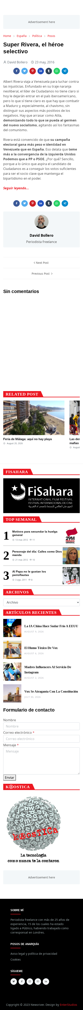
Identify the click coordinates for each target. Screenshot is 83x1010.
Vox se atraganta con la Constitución (51, 691)
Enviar (9, 777)
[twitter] (13, 981)
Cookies (15, 959)
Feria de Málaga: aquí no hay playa (27, 439)
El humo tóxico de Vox (41, 648)
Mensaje (11, 745)
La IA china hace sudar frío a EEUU (51, 626)
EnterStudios (68, 1005)
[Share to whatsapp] (57, 71)
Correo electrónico (18, 732)
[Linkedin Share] (40, 71)
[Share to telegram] (65, 71)
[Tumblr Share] (49, 71)
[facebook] (22, 981)
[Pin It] (32, 71)
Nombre (9, 720)
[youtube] (38, 981)
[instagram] (30, 981)
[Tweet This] (24, 71)
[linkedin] (46, 981)
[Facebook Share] (16, 71)
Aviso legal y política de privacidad (33, 954)
